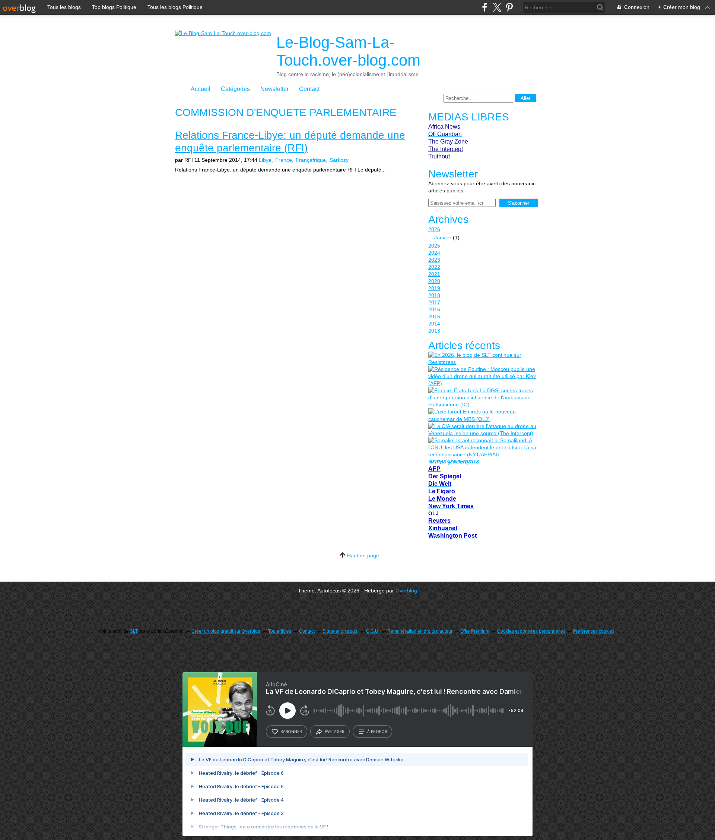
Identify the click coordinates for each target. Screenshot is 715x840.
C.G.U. (372, 631)
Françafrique (311, 160)
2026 (434, 229)
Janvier (442, 237)
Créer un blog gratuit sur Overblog (225, 631)
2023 (434, 260)
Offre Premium (474, 631)
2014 (434, 324)
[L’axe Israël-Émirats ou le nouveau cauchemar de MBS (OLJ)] (482, 415)
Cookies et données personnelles (531, 631)
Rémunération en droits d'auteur (419, 631)
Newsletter (274, 89)
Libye (265, 160)
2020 (434, 281)
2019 (434, 288)
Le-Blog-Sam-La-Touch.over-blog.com (348, 51)
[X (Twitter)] (497, 7)
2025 (434, 246)
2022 (434, 267)
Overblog (406, 591)
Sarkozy (339, 160)
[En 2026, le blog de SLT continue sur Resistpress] (482, 359)
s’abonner (291, 731)
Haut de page (363, 556)
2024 (434, 253)
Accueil (200, 89)
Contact (309, 89)
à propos (377, 731)
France (283, 160)
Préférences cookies (593, 631)
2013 (434, 331)
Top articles (279, 631)
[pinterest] (509, 7)
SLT (134, 631)
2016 (434, 309)
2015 (434, 317)
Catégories (235, 89)
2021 (434, 274)
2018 (434, 295)
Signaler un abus (340, 631)
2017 (434, 302)
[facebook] (484, 7)
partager (334, 731)
